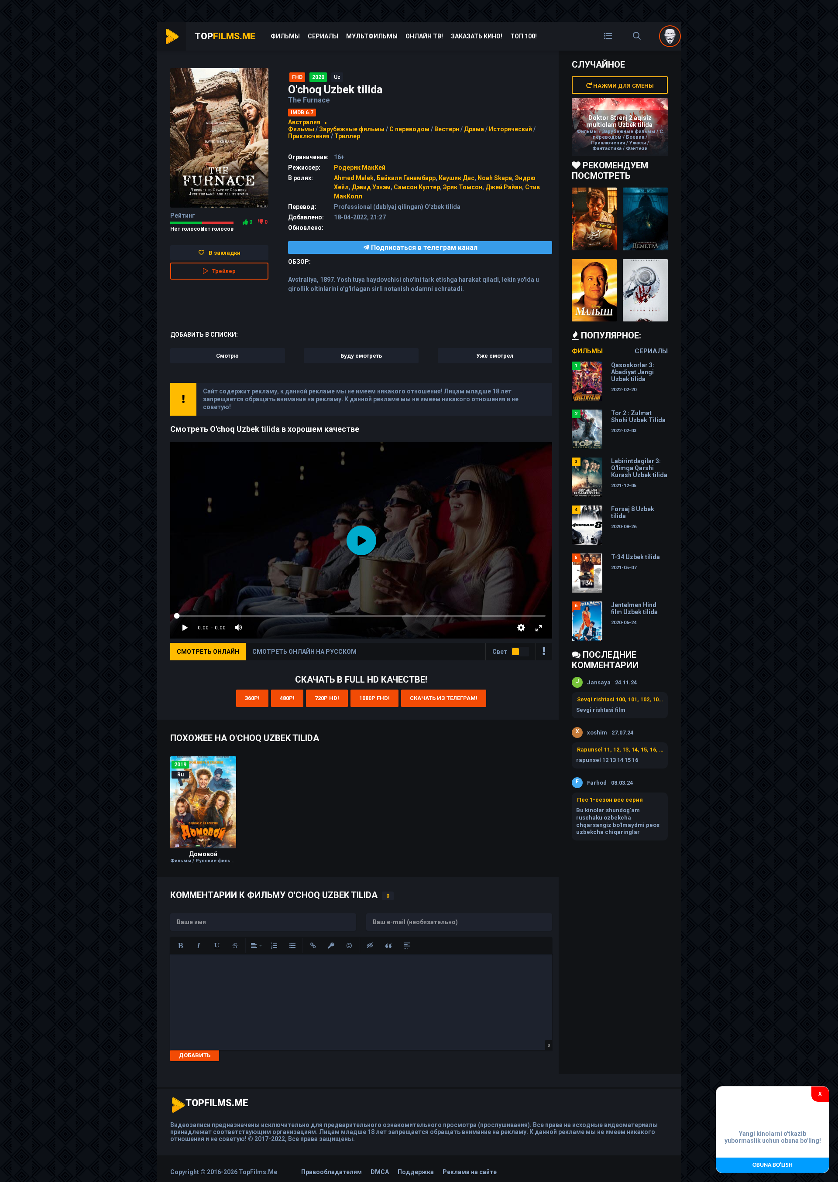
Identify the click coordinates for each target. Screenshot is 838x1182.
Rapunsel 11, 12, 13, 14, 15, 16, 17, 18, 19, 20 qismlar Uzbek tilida (620, 749)
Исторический (510, 129)
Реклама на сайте (470, 1171)
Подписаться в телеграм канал (423, 247)
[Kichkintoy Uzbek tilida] (594, 290)
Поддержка (416, 1171)
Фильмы (285, 36)
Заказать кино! (476, 36)
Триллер (347, 136)
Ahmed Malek (354, 177)
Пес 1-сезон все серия (610, 800)
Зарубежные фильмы (352, 129)
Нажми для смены (623, 85)
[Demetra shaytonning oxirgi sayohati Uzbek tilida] (645, 219)
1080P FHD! (374, 698)
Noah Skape (494, 177)
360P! (252, 698)
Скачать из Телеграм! (443, 698)
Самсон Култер (417, 187)
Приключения (309, 136)
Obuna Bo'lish (772, 1165)
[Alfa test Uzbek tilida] (645, 290)
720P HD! (327, 698)
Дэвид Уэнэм (371, 187)
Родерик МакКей (359, 167)
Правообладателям (331, 1171)
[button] (180, 945)
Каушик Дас (456, 177)
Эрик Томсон (462, 187)
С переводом (410, 129)
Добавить (194, 1055)
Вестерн (446, 129)
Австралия (304, 122)
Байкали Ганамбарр (406, 177)
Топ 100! (523, 36)
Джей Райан (503, 187)
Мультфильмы (372, 36)
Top (225, 36)
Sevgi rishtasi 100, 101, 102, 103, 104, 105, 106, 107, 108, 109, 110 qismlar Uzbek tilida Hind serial (620, 699)
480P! (287, 698)
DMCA (380, 1171)
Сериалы (323, 36)
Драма (474, 129)
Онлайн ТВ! (424, 36)
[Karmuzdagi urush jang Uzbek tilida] (594, 219)
